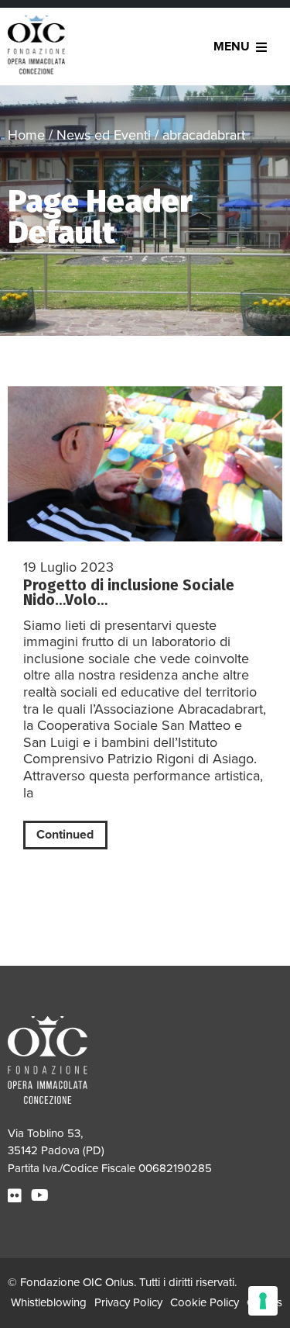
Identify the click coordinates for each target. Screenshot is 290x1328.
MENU (231, 46)
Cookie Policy (204, 1302)
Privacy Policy (128, 1302)
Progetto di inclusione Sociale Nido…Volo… (128, 592)
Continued (65, 834)
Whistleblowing (49, 1302)
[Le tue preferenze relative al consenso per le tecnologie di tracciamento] (263, 1301)
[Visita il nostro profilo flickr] (17, 1196)
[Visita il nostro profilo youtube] (42, 1196)
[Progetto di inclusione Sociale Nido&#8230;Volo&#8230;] (145, 463)
